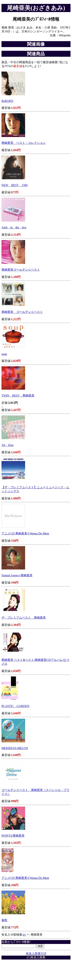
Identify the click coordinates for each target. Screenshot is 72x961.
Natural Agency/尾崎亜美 (16, 575)
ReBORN (7, 101)
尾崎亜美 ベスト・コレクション (23, 142)
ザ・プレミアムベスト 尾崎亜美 (23, 617)
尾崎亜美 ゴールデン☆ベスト (22, 311)
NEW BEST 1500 (14, 185)
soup (4, 354)
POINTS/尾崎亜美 (13, 835)
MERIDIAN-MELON (14, 748)
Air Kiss (7, 445)
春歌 (4, 920)
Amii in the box (13, 227)
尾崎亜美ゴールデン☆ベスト (20, 269)
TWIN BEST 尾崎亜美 (17, 395)
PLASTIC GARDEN (15, 706)
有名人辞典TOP (36, 953)
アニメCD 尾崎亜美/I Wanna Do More (25, 533)
